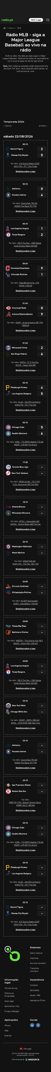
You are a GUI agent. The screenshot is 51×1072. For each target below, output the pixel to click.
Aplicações (34, 990)
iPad (6, 1031)
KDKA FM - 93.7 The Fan (25, 405)
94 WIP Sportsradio (29, 601)
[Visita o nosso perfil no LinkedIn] (32, 1025)
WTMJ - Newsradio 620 (29, 521)
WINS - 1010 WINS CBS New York (25, 723)
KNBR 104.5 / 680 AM (25, 805)
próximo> (43, 126)
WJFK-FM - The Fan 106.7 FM (26, 564)
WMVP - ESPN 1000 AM (29, 720)
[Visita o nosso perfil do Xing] (38, 1025)
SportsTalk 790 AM (29, 203)
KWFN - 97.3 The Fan (29, 362)
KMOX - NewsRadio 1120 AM (25, 604)
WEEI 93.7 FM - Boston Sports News (25, 803)
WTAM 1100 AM (25, 286)
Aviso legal (9, 1001)
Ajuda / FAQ (35, 995)
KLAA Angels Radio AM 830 (25, 246)
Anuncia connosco (38, 963)
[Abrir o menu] (47, 20)
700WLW (25, 326)
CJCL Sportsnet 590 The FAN (25, 485)
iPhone (7, 1026)
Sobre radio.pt (36, 953)
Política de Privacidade (10, 994)
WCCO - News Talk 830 (26, 365)
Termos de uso (11, 988)
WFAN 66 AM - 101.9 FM (29, 482)
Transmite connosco (34, 969)
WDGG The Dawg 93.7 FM (25, 206)
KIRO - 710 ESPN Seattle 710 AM (29, 442)
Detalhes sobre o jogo (25, 172)
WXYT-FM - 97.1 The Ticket (25, 166)
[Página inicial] (4, 28)
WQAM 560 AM (29, 561)
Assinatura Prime (37, 1001)
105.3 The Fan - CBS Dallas (29, 243)
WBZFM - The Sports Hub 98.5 (29, 641)
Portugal (27, 1049)
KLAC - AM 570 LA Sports (29, 402)
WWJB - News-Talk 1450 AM (25, 644)
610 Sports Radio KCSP (29, 164)
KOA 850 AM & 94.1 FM (29, 283)
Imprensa (34, 958)
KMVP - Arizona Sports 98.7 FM (29, 323)
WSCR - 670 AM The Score (25, 445)
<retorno (7, 126)
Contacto (34, 985)
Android (8, 1036)
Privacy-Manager (12, 1011)
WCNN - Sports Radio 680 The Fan (25, 524)
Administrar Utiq (12, 1006)
